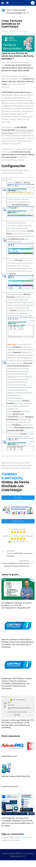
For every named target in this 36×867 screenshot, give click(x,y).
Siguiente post (15, 563)
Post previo (19, 553)
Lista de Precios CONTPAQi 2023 (15, 776)
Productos (24, 31)
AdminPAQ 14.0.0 (9, 756)
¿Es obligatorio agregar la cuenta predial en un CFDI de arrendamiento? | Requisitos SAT (16, 605)
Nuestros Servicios (9, 786)
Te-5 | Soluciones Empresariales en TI (18, 11)
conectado (23, 837)
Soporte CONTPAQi (9, 31)
